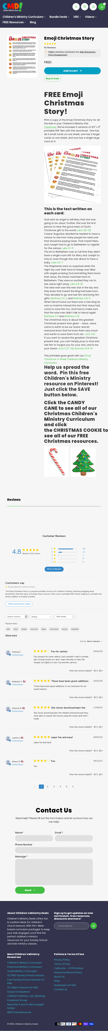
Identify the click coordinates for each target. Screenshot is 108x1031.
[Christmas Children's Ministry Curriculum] (56, 476)
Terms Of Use (62, 964)
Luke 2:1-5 (67, 248)
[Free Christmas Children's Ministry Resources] (83, 476)
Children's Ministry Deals (26, 1024)
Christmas (50, 127)
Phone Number (23, 844)
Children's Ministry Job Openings (26, 996)
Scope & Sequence (18, 991)
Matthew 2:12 (71, 316)
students (75, 629)
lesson (65, 629)
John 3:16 (89, 334)
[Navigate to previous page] (35, 787)
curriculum (54, 629)
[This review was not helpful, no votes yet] (100, 670)
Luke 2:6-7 (57, 262)
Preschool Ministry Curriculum (24, 967)
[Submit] (93, 925)
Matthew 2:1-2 (58, 298)
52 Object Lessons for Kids (22, 987)
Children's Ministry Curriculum (24, 962)
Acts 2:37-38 (65, 348)
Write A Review (54, 569)
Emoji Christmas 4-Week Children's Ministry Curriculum (67, 359)
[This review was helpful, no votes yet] (95, 670)
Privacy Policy (62, 959)
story (16, 629)
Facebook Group (17, 1000)
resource (34, 629)
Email (59, 832)
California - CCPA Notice (68, 968)
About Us (59, 976)
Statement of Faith (65, 985)
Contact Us (60, 989)
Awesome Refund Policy (68, 972)
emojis (24, 629)
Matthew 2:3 (51, 316)
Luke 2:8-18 (76, 284)
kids (8, 629)
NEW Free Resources (19, 1012)
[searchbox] (15, 617)
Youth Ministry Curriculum (22, 971)
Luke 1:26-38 (84, 230)
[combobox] (41, 616)
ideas (43, 629)
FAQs (57, 981)
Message (21, 856)
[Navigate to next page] (72, 787)
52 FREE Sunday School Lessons (25, 975)
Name (19, 832)
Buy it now (52, 78)
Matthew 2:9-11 (81, 298)
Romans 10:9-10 (84, 348)
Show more (11, 635)
